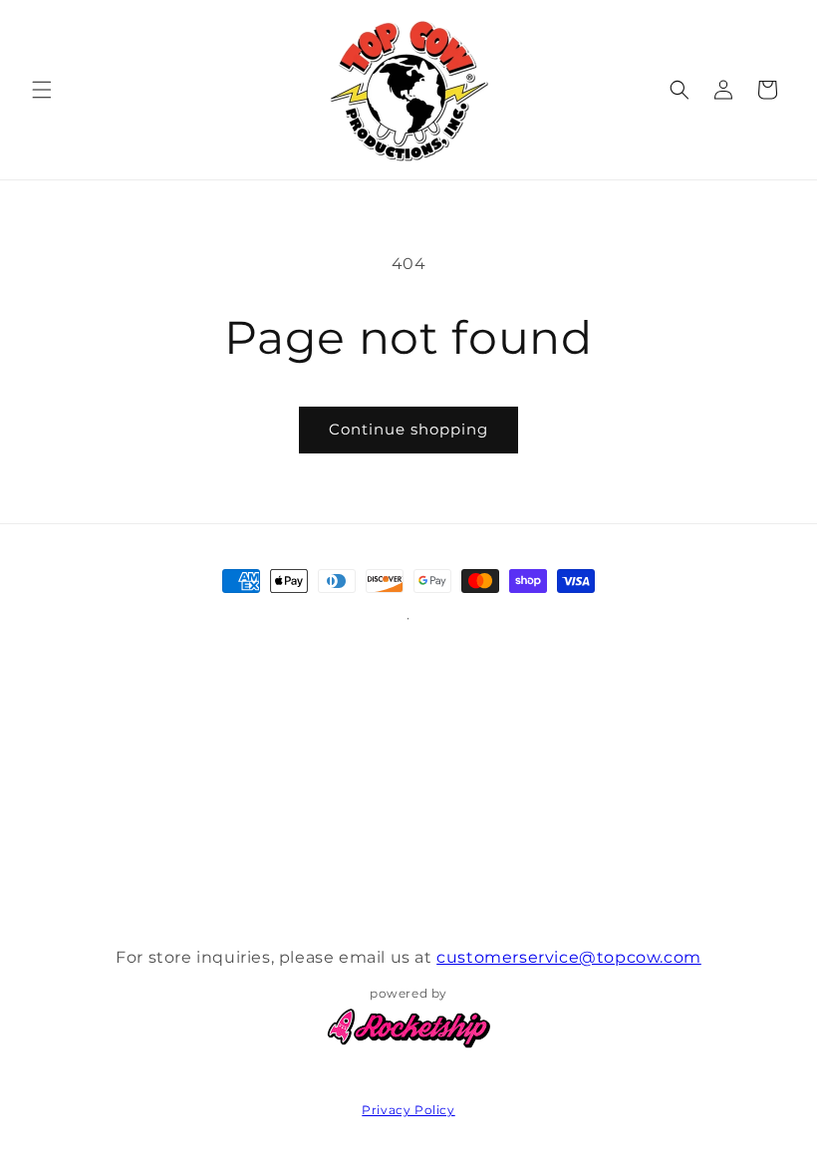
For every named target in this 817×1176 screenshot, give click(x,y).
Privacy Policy (408, 1109)
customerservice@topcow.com (568, 957)
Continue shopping (408, 429)
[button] (42, 90)
